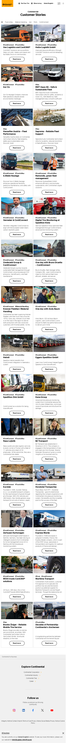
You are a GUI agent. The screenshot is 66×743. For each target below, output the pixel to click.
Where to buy (38, 3)
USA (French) (27, 740)
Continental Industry (31, 675)
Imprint (20, 721)
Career (31, 681)
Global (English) (48, 3)
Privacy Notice (36, 721)
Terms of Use (27, 721)
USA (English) (17, 740)
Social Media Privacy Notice (51, 721)
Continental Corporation (31, 672)
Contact (14, 721)
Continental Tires (31, 678)
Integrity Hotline (6, 721)
